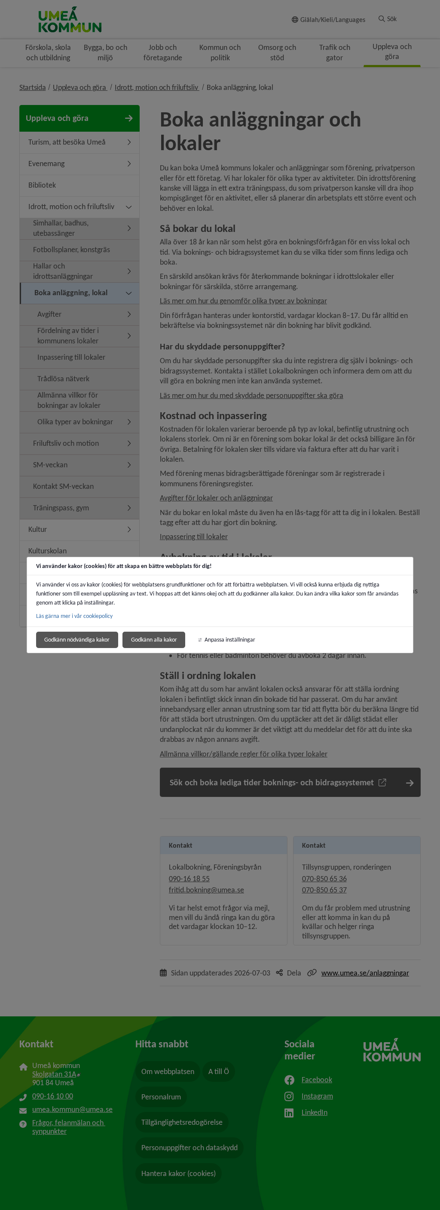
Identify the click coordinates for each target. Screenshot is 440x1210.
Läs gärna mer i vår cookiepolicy (74, 616)
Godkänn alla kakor (154, 639)
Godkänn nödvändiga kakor (77, 639)
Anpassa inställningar (230, 639)
